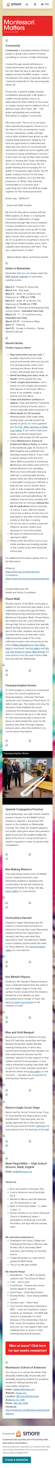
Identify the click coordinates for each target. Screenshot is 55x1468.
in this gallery (34, 1071)
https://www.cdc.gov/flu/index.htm (23, 571)
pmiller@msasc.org (22, 1171)
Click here (41, 1126)
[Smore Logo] (14, 4)
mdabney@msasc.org (24, 1389)
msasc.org (21, 1393)
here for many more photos (19, 1002)
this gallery (35, 648)
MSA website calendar (17, 276)
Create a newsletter (16, 1459)
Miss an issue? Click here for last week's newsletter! (27, 1348)
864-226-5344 (21, 1403)
